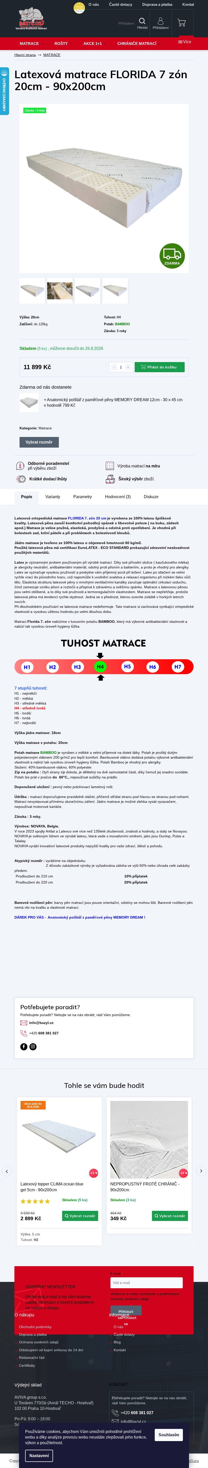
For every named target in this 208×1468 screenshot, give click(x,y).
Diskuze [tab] (151, 497)
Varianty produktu (39, 442)
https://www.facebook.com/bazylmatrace (23, 1046)
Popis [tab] (26, 497)
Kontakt (120, 1350)
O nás (94, 4)
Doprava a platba (157, 4)
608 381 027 (44, 1033)
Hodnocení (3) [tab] (118, 497)
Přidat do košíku (162, 367)
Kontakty (190, 4)
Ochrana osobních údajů (39, 1342)
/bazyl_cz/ (33, 1046)
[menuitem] (31, 43)
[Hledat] (142, 23)
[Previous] (7, 1171)
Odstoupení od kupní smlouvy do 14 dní (51, 1350)
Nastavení (39, 1456)
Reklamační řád (31, 1358)
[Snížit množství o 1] (114, 367)
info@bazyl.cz (41, 1023)
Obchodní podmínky (35, 1327)
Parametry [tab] (82, 497)
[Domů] (25, 55)
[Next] (201, 1171)
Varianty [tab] (52, 496)
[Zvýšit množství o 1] (128, 367)
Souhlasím (169, 1435)
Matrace (45, 428)
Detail (80, 1216)
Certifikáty (27, 1365)
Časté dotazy (120, 4)
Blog (117, 1342)
